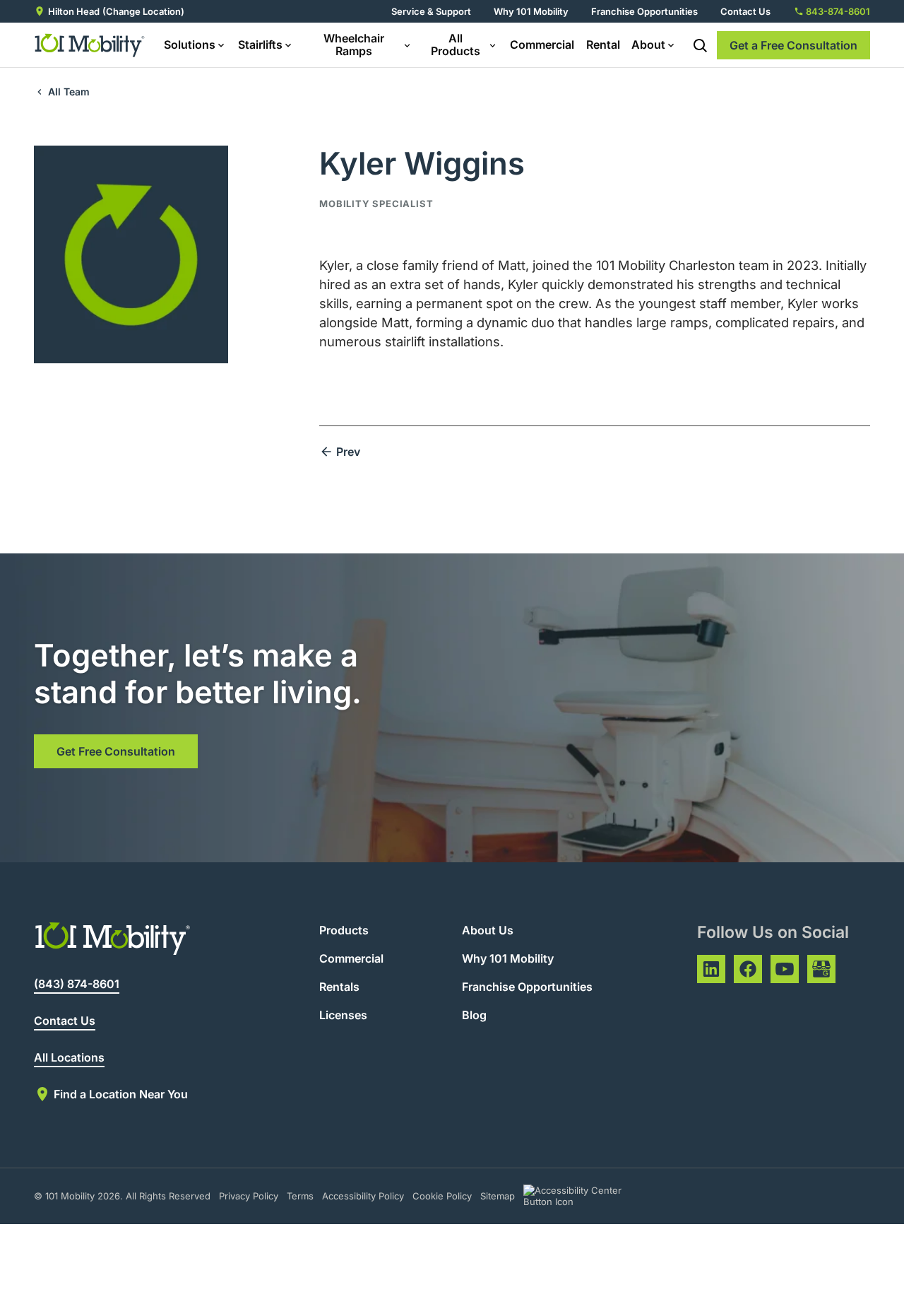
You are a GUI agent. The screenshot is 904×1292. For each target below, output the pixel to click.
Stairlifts (260, 44)
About (648, 44)
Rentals (339, 987)
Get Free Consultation (115, 751)
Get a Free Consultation (793, 45)
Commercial (542, 44)
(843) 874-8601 (76, 984)
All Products (455, 44)
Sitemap (497, 1196)
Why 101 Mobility (531, 11)
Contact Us (745, 11)
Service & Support (431, 11)
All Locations (69, 1057)
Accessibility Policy (363, 1196)
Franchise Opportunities (644, 11)
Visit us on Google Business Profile (821, 969)
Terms (300, 1196)
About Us (487, 930)
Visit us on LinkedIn (711, 969)
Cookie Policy (442, 1196)
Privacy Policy (248, 1196)
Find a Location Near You (121, 1094)
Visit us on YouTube (785, 969)
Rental (603, 44)
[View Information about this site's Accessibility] (585, 1196)
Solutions (189, 44)
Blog (474, 1015)
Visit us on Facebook (748, 969)
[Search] (700, 45)
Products (344, 930)
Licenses (343, 1015)
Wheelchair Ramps (353, 44)
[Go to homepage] (90, 45)
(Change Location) (143, 11)
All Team (69, 92)
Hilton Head (74, 11)
